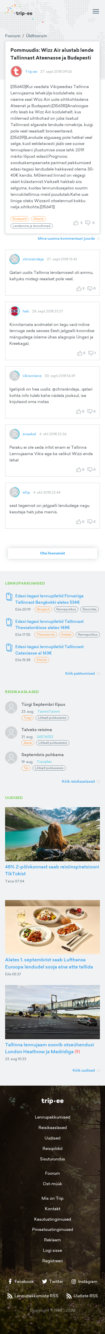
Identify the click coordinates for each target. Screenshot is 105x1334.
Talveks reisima (36, 729)
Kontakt (52, 1208)
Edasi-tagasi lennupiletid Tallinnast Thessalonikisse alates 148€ (49, 624)
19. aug (27, 761)
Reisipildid (52, 1148)
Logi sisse (52, 1250)
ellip (26, 492)
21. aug (27, 736)
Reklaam (52, 1240)
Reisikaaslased (52, 1127)
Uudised (52, 1138)
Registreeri (52, 1261)
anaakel (29, 433)
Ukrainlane (32, 375)
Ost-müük (52, 1183)
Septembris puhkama (42, 754)
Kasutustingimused (52, 1219)
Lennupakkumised (52, 1117)
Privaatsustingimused (52, 1229)
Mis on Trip (52, 1198)
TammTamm (48, 711)
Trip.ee (31, 71)
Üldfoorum (36, 36)
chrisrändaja (33, 259)
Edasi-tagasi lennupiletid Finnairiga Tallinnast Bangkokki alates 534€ (49, 599)
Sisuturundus (52, 1159)
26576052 (45, 736)
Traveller (44, 761)
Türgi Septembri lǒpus (43, 704)
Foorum (12, 36)
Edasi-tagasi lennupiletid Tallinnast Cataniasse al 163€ (49, 650)
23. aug (27, 711)
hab (26, 311)
